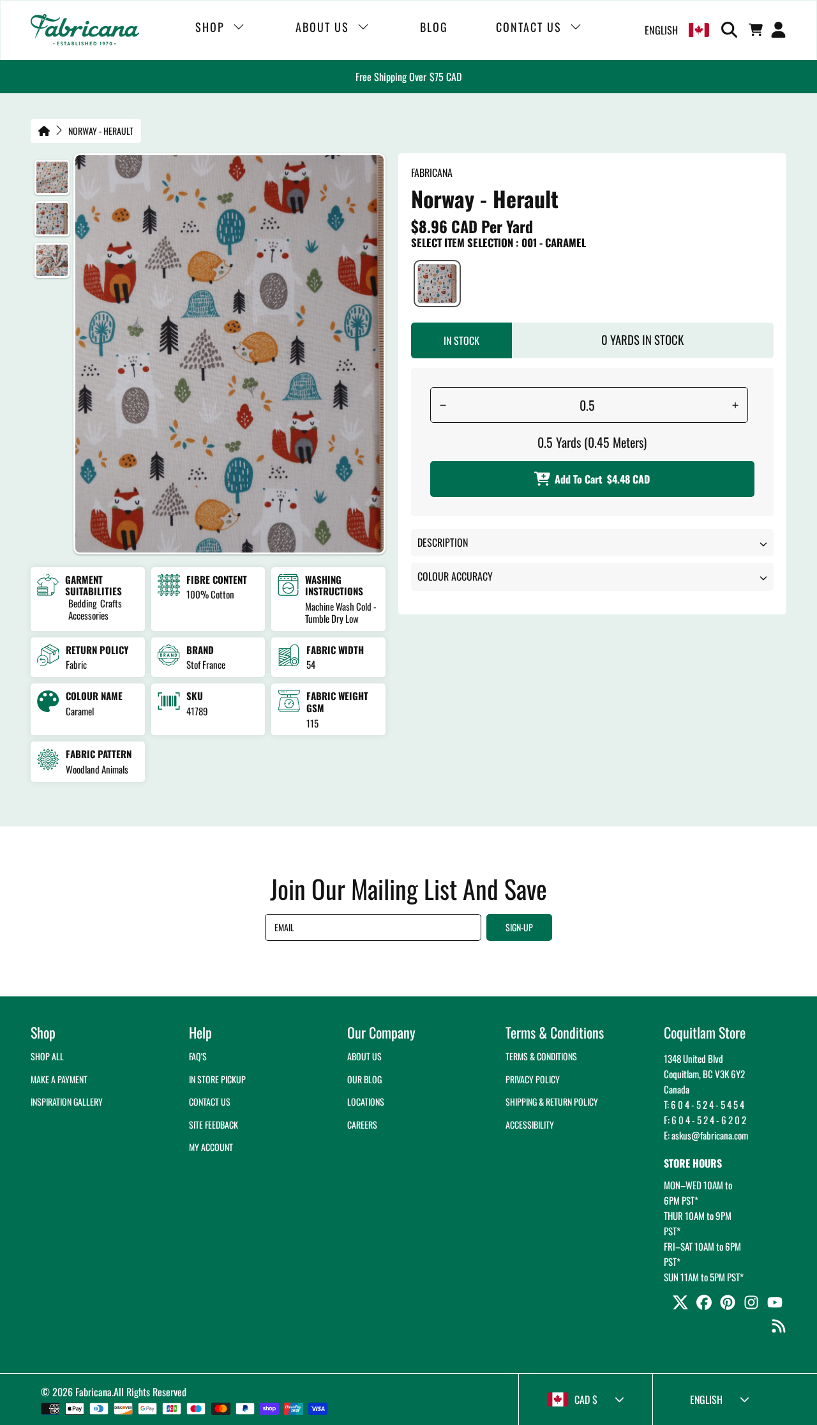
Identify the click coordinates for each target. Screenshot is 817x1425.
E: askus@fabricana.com (706, 1135)
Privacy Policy (533, 1079)
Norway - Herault (100, 131)
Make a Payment (59, 1079)
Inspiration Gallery (67, 1101)
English (661, 30)
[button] (731, 30)
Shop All (47, 1056)
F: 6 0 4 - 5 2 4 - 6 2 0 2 (705, 1120)
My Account (211, 1147)
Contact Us (209, 1101)
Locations (365, 1101)
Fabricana (93, 1391)
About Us (364, 1056)
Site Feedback (213, 1124)
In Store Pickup (217, 1079)
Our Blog (364, 1079)
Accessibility (530, 1124)
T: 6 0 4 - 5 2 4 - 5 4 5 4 (704, 1104)
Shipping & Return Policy (552, 1101)
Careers (362, 1124)
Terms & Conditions (541, 1056)
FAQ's (198, 1056)
